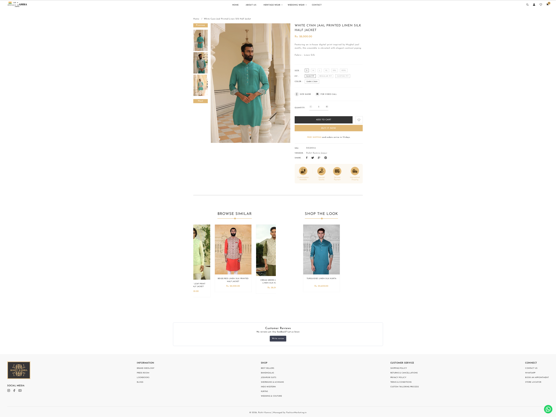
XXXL (343, 70)
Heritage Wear (272, 5)
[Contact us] (548, 409)
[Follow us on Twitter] (312, 158)
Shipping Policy (398, 368)
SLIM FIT (310, 76)
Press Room (143, 373)
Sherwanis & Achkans (272, 382)
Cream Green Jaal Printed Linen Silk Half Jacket (255, 281)
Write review (278, 338)
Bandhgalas (267, 373)
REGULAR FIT (325, 76)
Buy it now (328, 128)
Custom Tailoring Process (404, 387)
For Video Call (329, 94)
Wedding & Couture (271, 396)
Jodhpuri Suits (268, 377)
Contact (317, 5)
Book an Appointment (537, 377)
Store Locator (533, 382)
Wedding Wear (296, 5)
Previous (200, 25)
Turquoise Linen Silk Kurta (321, 278)
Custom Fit (343, 76)
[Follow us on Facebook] (307, 158)
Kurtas (264, 391)
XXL (334, 70)
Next (200, 101)
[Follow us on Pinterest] (325, 158)
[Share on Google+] (319, 158)
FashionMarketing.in (296, 412)
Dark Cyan (312, 82)
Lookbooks (143, 377)
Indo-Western (268, 387)
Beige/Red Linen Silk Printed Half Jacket (214, 280)
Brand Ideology (145, 368)
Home (235, 5)
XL (326, 70)
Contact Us (531, 368)
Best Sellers (267, 368)
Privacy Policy (398, 377)
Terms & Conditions (400, 382)
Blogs (140, 382)
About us (251, 5)
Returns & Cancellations (404, 373)
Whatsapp (530, 373)
